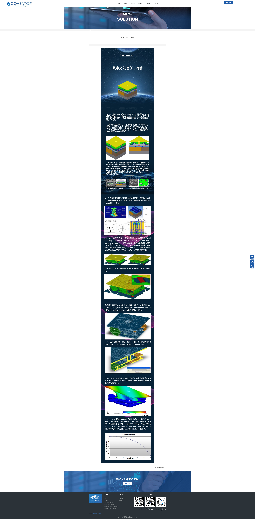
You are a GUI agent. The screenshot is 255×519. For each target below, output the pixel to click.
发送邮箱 (252, 267)
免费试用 (127, 483)
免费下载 (228, 3)
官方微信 (252, 258)
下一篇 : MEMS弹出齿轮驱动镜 (159, 467)
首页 (94, 30)
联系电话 (252, 262)
